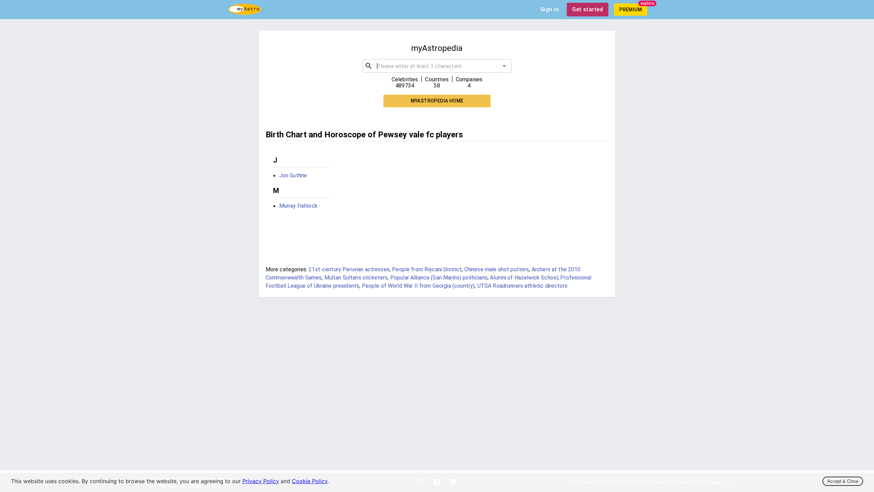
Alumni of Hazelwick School (524, 277)
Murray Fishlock (298, 206)
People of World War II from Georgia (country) (418, 286)
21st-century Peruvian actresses (349, 269)
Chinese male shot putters (496, 269)
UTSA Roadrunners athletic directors (522, 286)
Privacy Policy (260, 481)
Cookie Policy (309, 481)
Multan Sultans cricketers (356, 277)
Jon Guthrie (293, 175)
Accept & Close (842, 481)
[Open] (504, 66)
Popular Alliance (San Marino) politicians (439, 277)
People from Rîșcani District (427, 269)
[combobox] (437, 66)
